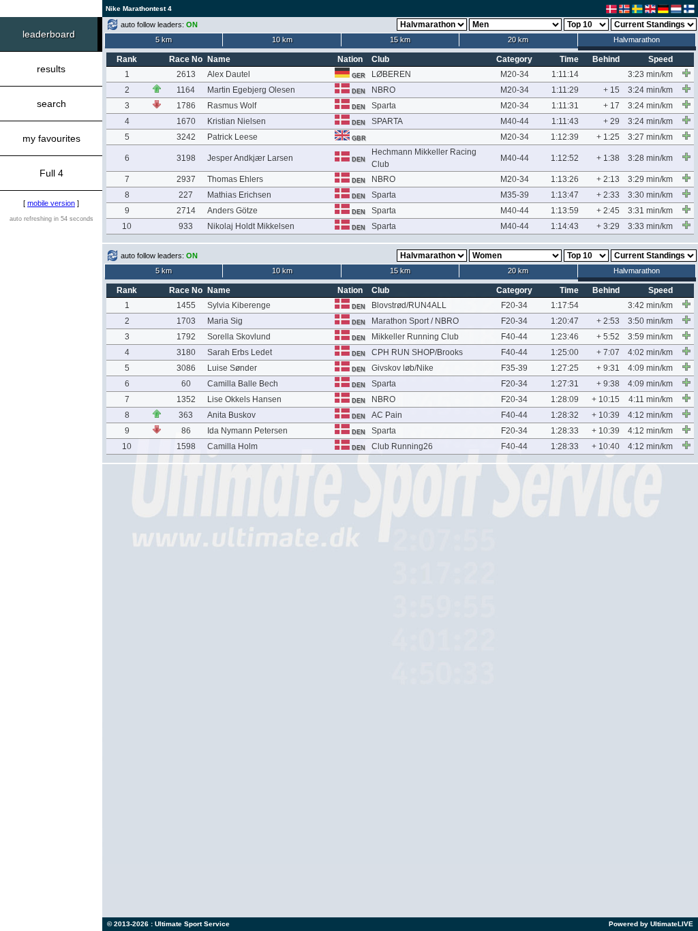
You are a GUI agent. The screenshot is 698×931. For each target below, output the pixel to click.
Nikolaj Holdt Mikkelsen (250, 226)
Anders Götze (232, 210)
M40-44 (514, 121)
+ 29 (611, 121)
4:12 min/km (650, 415)
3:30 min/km (650, 195)
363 (186, 415)
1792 (186, 336)
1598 (186, 446)
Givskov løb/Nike (402, 368)
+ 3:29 (608, 226)
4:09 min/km (650, 368)
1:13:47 (565, 195)
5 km (163, 39)
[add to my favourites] (686, 73)
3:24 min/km (650, 90)
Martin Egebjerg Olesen (251, 90)
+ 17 (611, 105)
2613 (186, 74)
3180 (186, 352)
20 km (518, 39)
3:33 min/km (650, 226)
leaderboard (48, 34)
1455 (186, 305)
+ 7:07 (608, 352)
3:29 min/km (650, 179)
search (51, 103)
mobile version (51, 203)
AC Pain (386, 415)
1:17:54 (565, 305)
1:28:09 (565, 399)
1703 (186, 321)
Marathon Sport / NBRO (415, 321)
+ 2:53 (608, 321)
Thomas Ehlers (235, 179)
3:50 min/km (650, 321)
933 (186, 226)
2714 (186, 210)
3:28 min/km (650, 158)
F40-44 (514, 336)
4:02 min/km (650, 352)
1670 (186, 121)
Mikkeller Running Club (415, 336)
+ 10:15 (606, 399)
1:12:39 (565, 137)
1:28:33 (565, 431)
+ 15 (611, 90)
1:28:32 (565, 415)
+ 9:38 (608, 383)
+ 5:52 (608, 336)
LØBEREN (391, 74)
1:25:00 (565, 352)
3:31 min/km (650, 210)
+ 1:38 (608, 158)
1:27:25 (565, 368)
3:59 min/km (650, 336)
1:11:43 (565, 121)
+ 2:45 (608, 210)
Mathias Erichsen (239, 195)
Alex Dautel (228, 74)
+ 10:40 (606, 446)
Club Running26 (402, 446)
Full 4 (51, 173)
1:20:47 (565, 321)
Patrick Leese (232, 137)
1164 (186, 90)
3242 (186, 137)
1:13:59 (565, 210)
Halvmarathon (636, 39)
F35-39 (514, 368)
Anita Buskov (231, 415)
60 (186, 383)
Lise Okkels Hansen (244, 399)
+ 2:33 (608, 195)
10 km (282, 39)
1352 (186, 399)
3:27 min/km (650, 137)
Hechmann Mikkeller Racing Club (423, 158)
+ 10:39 (606, 415)
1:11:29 (565, 90)
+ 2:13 (608, 179)
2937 (186, 179)
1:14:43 (565, 226)
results (51, 68)
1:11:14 (565, 74)
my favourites (51, 138)
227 (186, 195)
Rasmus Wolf (231, 105)
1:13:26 (565, 179)
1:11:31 (565, 105)
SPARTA (387, 121)
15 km (400, 39)
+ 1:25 (608, 137)
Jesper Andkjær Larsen (250, 158)
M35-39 (514, 195)
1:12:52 (565, 158)
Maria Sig (225, 321)
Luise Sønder (232, 368)
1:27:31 (565, 383)
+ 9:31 (608, 368)
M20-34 (514, 74)
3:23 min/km (650, 74)
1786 (186, 105)
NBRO (383, 90)
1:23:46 (565, 336)
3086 (186, 368)
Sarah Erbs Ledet (239, 352)
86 (186, 431)
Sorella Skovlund (239, 336)
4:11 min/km (650, 399)
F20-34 (514, 305)
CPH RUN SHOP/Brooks (417, 352)
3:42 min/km (650, 305)
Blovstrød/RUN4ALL (408, 305)
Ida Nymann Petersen (247, 431)
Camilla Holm (232, 446)
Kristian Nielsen (236, 121)
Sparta (383, 105)
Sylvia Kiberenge (239, 305)
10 (127, 226)
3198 (186, 158)
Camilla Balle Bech (242, 383)
